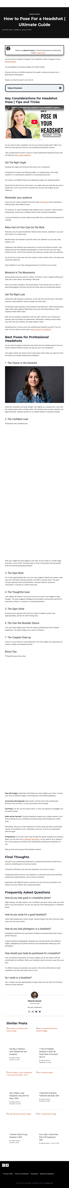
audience (45, 202)
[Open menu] (65, 3)
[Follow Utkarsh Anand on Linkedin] (39, 1011)
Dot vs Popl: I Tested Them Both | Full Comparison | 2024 (48, 1137)
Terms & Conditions (22, 1174)
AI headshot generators (31, 839)
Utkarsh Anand (8, 29)
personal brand (10, 62)
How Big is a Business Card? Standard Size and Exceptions (18, 1051)
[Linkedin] (7, 1165)
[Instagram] (3, 1165)
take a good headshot (22, 155)
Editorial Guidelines (47, 1174)
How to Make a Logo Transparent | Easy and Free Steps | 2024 (19, 1095)
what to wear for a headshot (40, 329)
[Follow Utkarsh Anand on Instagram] (32, 1011)
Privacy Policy (8, 1174)
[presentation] (19, 1036)
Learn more (41, 53)
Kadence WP (49, 1183)
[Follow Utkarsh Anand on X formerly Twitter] (29, 1011)
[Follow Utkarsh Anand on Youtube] (36, 1011)
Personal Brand (34, 14)
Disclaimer (34, 1174)
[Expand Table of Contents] (60, 88)
